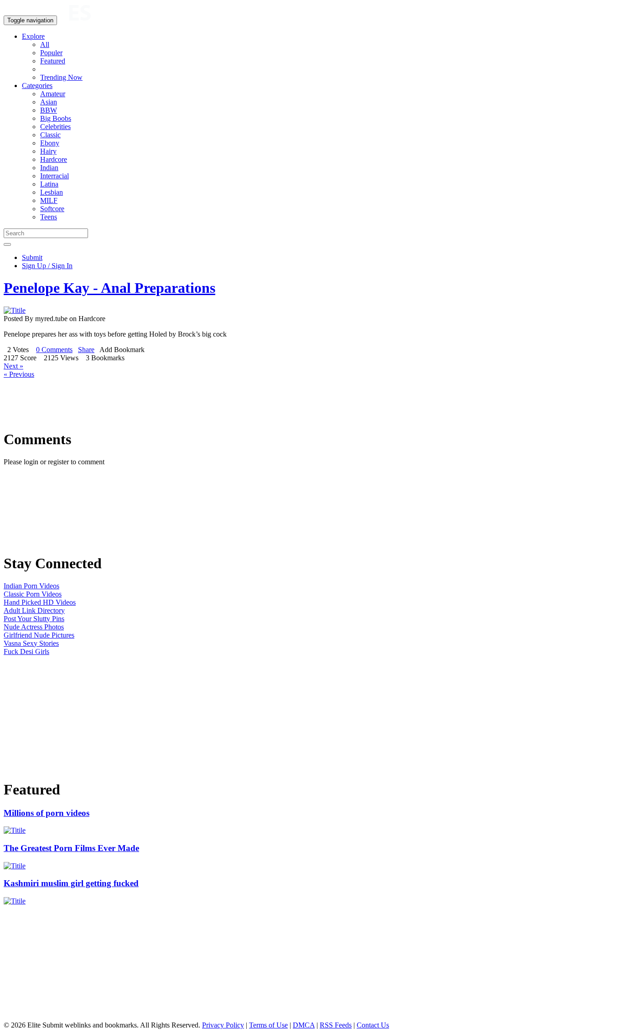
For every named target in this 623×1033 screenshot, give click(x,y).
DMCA (304, 1025)
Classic (50, 135)
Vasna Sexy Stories (31, 643)
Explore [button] (33, 36)
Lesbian (51, 192)
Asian (48, 102)
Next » (13, 366)
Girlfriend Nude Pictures (39, 635)
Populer (51, 53)
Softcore (52, 209)
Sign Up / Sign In (47, 266)
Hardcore (53, 159)
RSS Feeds (336, 1025)
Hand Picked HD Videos (40, 602)
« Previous (19, 374)
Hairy (48, 151)
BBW (48, 110)
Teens (48, 217)
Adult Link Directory (34, 610)
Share (86, 349)
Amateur (52, 94)
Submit (32, 257)
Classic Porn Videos (33, 594)
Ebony (49, 143)
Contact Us (373, 1025)
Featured (52, 61)
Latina (49, 184)
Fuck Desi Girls (26, 651)
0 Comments (54, 349)
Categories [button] (37, 85)
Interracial (54, 176)
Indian (49, 167)
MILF (48, 200)
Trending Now (61, 77)
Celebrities (55, 126)
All (44, 44)
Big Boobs (55, 118)
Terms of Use (268, 1025)
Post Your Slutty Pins (34, 619)
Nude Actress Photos (34, 627)
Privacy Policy (223, 1025)
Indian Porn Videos (31, 586)
